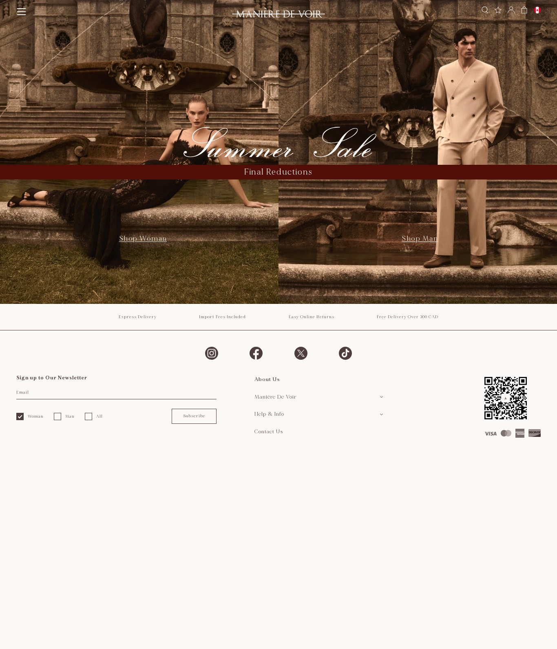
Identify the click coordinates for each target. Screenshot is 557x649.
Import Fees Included (222, 317)
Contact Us (268, 431)
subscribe (194, 416)
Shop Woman (143, 238)
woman (36, 416)
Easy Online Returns (311, 317)
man (70, 416)
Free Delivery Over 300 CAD (407, 317)
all (99, 416)
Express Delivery (138, 317)
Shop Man (420, 238)
